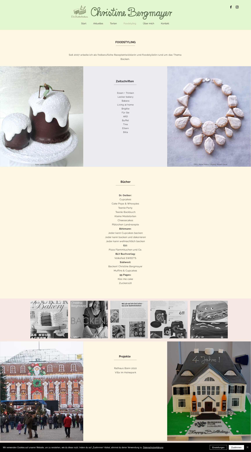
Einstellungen (218, 447)
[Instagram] (237, 7)
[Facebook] (231, 7)
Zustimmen (236, 447)
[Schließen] (247, 447)
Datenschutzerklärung (153, 447)
